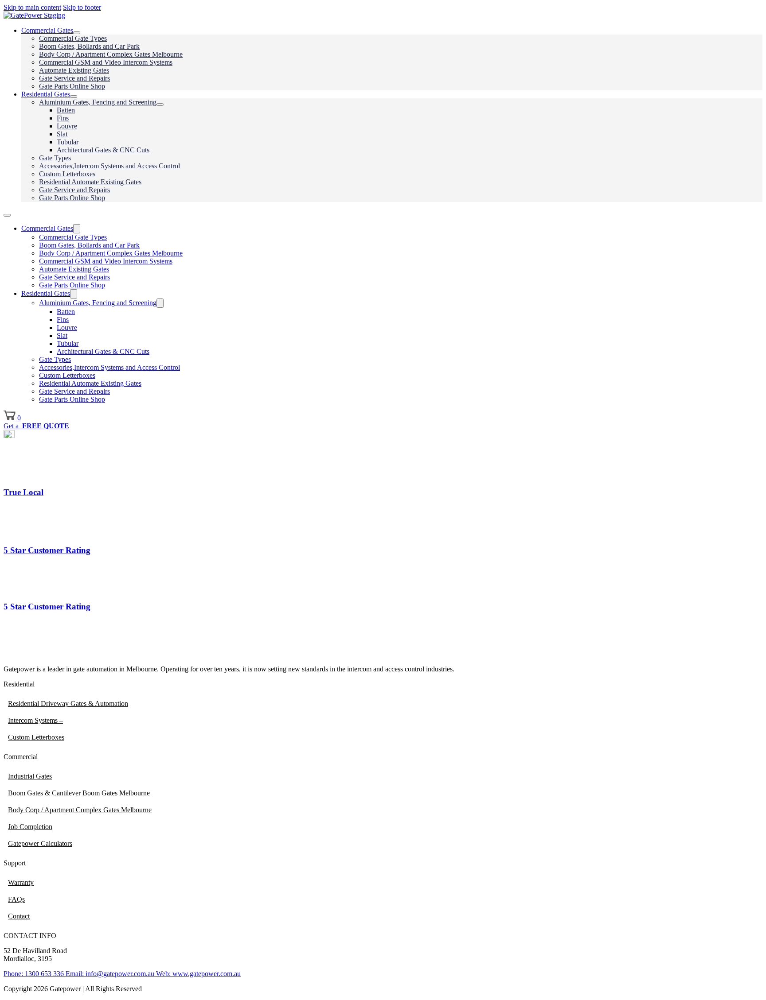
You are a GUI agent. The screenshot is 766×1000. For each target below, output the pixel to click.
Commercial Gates (47, 30)
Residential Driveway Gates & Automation (68, 703)
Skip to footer (82, 7)
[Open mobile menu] (7, 215)
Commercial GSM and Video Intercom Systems (105, 62)
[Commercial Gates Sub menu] (76, 32)
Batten (66, 110)
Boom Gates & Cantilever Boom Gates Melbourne (79, 793)
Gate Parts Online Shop (72, 86)
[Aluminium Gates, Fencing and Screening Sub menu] (160, 104)
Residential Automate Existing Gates (90, 182)
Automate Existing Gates (74, 70)
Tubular (67, 142)
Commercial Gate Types (73, 38)
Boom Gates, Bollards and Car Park (89, 46)
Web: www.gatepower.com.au (197, 973)
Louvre (67, 126)
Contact (19, 916)
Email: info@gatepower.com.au (109, 973)
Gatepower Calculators (40, 843)
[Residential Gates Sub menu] (73, 96)
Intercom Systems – (35, 720)
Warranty (21, 882)
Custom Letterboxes (67, 174)
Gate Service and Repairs (74, 78)
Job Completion (30, 826)
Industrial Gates (30, 776)
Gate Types (55, 158)
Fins (63, 118)
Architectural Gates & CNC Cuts (103, 150)
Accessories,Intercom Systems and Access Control (109, 166)
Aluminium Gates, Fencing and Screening (97, 102)
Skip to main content (32, 7)
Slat (62, 134)
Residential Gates (45, 94)
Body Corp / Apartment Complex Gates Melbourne (111, 54)
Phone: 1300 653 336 (34, 973)
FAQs (16, 899)
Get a (36, 426)
